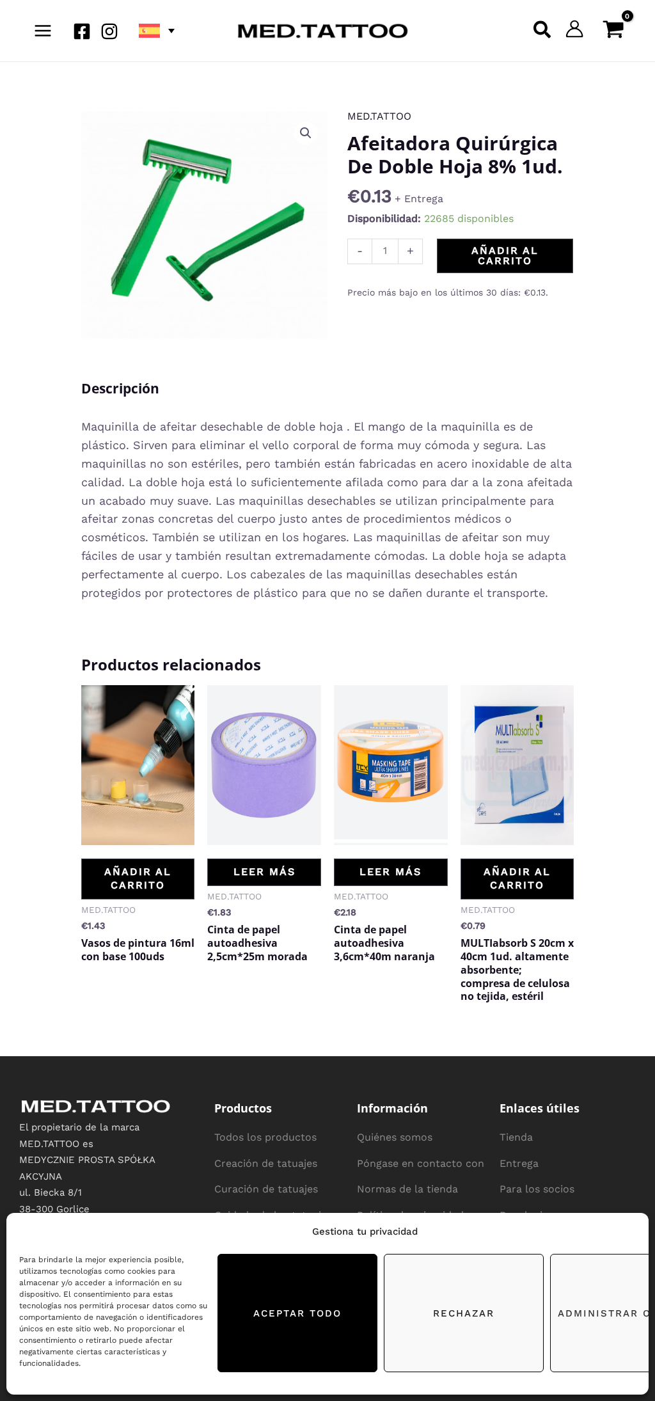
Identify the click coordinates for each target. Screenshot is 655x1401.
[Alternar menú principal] (43, 31)
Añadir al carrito (505, 255)
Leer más (264, 872)
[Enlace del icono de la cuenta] (574, 28)
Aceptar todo (297, 1313)
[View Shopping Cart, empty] (613, 30)
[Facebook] (82, 31)
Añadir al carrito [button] (137, 878)
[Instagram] (109, 31)
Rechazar (463, 1313)
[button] (156, 30)
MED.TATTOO (379, 116)
